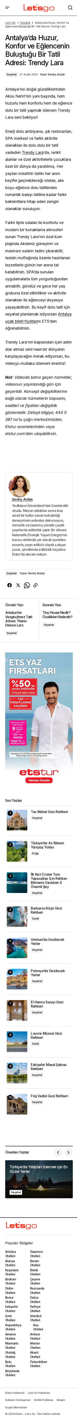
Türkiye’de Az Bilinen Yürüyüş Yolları (47, 845)
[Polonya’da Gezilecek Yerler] (17, 979)
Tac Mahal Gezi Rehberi (49, 812)
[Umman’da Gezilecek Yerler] (17, 948)
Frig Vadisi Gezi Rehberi (49, 1096)
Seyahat (25, 22)
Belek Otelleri (35, 1272)
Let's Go (10, 22)
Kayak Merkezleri (16, 1407)
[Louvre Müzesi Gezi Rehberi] (17, 1041)
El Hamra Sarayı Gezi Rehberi (47, 1004)
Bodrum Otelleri (10, 1281)
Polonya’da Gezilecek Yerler (48, 973)
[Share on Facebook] (9, 585)
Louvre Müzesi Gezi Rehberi (46, 1035)
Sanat (35, 918)
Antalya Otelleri (10, 1254)
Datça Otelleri (35, 1300)
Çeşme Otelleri (35, 1281)
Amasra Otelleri (10, 1336)
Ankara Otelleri (35, 1336)
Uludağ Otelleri (10, 1355)
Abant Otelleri (35, 1355)
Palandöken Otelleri (38, 1364)
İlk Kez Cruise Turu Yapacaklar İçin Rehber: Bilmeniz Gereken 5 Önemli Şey (49, 880)
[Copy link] (35, 585)
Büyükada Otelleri (12, 1373)
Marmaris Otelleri (11, 1345)
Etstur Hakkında (14, 1392)
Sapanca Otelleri (36, 1254)
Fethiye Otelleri (35, 1309)
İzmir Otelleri (10, 1318)
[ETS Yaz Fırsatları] (39, 720)
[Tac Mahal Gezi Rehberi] (17, 820)
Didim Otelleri (10, 1290)
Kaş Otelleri (38, 1327)
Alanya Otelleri (10, 1263)
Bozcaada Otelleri (37, 1290)
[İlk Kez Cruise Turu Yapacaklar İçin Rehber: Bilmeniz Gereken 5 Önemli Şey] (17, 882)
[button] (7, 8)
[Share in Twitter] (18, 585)
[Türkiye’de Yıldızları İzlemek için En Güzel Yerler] (39, 1179)
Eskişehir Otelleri (11, 1309)
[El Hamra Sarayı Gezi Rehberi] (17, 1010)
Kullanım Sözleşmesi (17, 1400)
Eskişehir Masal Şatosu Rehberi (49, 1067)
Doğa (35, 853)
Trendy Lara (33, 152)
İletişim (61, 1400)
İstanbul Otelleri (36, 1318)
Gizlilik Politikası (43, 1400)
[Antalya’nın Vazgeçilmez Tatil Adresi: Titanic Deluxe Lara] (22, 620)
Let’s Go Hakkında (39, 1392)
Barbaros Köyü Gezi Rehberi (46, 910)
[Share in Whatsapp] (27, 585)
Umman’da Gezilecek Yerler (47, 942)
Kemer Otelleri (35, 1263)
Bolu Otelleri (10, 1364)
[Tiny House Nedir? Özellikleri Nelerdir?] (56, 620)
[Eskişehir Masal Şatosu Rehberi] (17, 1073)
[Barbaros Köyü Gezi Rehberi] (17, 916)
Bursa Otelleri (10, 1300)
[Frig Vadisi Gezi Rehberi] (17, 1104)
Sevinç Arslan (22, 499)
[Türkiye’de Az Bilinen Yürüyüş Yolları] (17, 851)
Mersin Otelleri (35, 1345)
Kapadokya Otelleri (13, 1327)
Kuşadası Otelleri (11, 1272)
